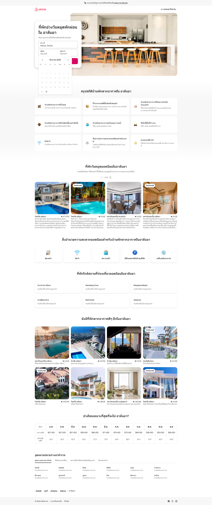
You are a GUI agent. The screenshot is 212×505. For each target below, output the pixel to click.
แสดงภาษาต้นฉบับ (121, 3)
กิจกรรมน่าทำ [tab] (103, 460)
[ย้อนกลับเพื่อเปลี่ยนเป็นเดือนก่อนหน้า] (42, 60)
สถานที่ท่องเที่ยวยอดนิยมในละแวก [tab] (83, 460)
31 (46, 92)
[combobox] (58, 45)
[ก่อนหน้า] (102, 177)
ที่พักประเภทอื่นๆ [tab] (61, 460)
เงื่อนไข (66, 501)
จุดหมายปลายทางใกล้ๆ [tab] (43, 460)
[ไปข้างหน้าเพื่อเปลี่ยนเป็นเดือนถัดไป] (68, 60)
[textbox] (48, 54)
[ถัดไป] (110, 177)
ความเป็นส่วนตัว (56, 501)
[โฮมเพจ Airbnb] (40, 9)
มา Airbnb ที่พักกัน (168, 9)
